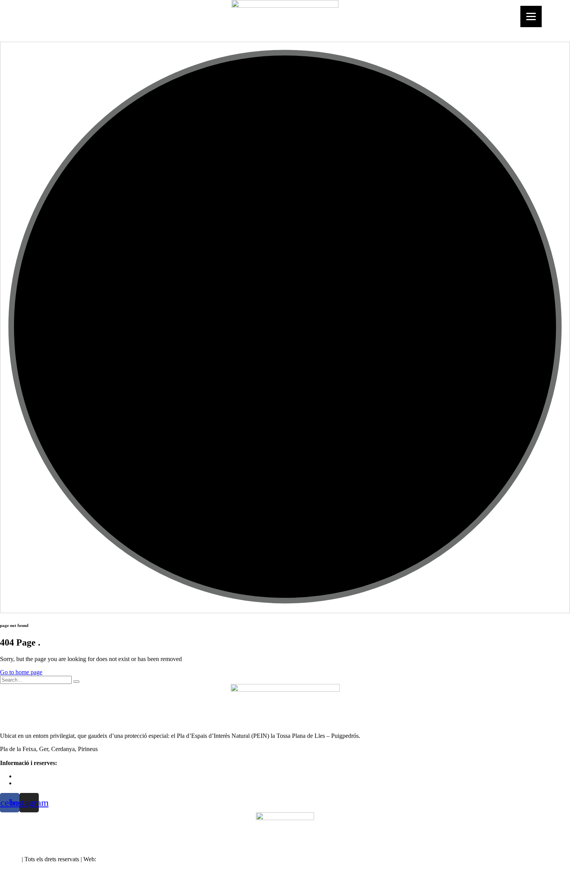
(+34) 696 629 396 (39, 776)
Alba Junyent (114, 859)
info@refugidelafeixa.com (47, 783)
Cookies (10, 859)
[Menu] (531, 16)
